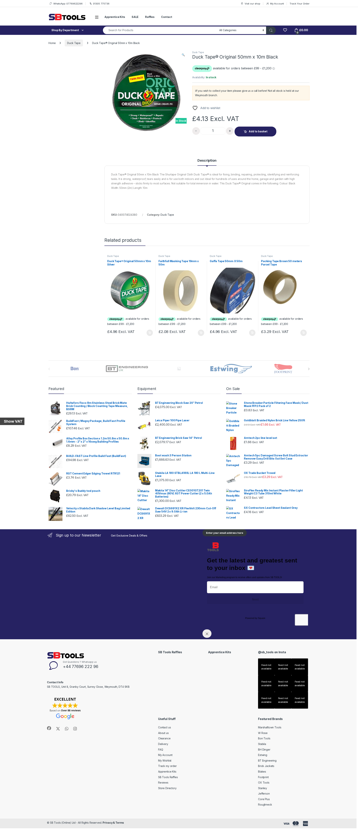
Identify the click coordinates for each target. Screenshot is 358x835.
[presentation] (309, 369)
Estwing (262, 755)
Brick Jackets (266, 766)
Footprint (263, 777)
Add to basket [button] (149, 333)
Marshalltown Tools (269, 727)
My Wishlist (164, 760)
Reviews (163, 782)
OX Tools (263, 782)
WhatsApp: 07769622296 (68, 3)
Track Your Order (300, 3)
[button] (183, 55)
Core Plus (264, 799)
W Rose (263, 733)
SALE (135, 16)
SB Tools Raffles (168, 777)
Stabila (262, 744)
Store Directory (167, 788)
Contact (166, 16)
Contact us (164, 727)
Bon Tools (264, 738)
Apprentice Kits (114, 16)
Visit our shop (252, 3)
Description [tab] (206, 160)
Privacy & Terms (113, 822)
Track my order (167, 766)
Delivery (163, 744)
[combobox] (160, 30)
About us (163, 733)
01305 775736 (101, 3)
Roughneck (265, 804)
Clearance (164, 738)
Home (52, 43)
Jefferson (264, 793)
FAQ (160, 749)
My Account (277, 3)
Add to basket (258, 131)
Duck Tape (74, 43)
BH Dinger (264, 749)
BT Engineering (267, 760)
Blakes (262, 771)
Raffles (150, 16)
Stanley (262, 788)
